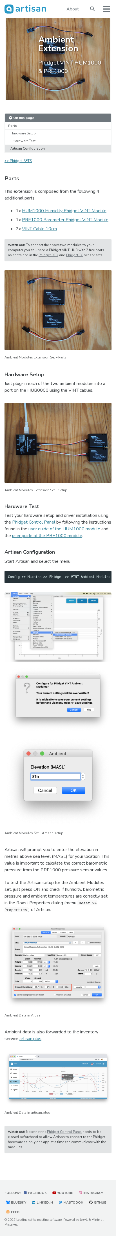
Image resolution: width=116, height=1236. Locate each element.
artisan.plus (30, 1039)
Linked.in (44, 1202)
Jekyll (84, 1220)
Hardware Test (24, 141)
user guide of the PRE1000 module (47, 536)
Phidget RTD (48, 255)
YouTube (64, 1193)
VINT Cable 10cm (39, 229)
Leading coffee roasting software (39, 1220)
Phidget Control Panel (33, 522)
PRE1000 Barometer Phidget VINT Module (65, 220)
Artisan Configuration (27, 148)
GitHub (99, 1202)
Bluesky (18, 1202)
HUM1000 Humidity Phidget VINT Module (64, 211)
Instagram (92, 1193)
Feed (14, 1212)
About (72, 9)
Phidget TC (74, 255)
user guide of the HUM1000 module (64, 529)
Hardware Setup (23, 133)
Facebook (37, 1193)
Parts (12, 125)
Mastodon (73, 1202)
